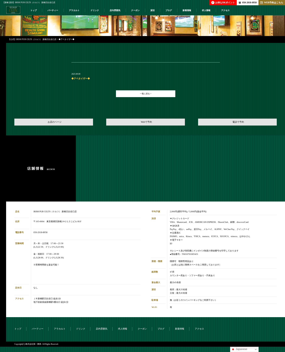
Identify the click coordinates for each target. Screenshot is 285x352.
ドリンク (94, 10)
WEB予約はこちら (273, 2)
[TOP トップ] (13, 11)
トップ (33, 10)
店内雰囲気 (115, 10)
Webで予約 (146, 122)
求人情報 (206, 10)
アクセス (225, 10)
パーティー (53, 10)
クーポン (135, 10)
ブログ (168, 10)
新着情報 (187, 10)
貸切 (152, 10)
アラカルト (74, 10)
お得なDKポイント (223, 2)
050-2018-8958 (249, 2)
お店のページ (55, 122)
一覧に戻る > (145, 94)
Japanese (241, 349)
